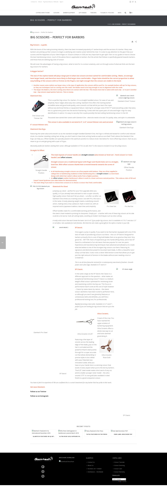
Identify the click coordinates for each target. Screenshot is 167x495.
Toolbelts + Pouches (107, 13)
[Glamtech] (83, 6)
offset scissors (66, 157)
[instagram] (42, 471)
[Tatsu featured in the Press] (97, 431)
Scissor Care (118, 469)
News (119, 13)
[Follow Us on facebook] (42, 467)
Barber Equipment (69, 13)
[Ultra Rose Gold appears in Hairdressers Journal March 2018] (70, 432)
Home (109, 24)
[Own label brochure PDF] (123, 431)
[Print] (132, 41)
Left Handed (82, 13)
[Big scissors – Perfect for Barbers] (83, 32)
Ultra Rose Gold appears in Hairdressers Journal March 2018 (71, 436)
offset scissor (58, 178)
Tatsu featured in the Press (96, 434)
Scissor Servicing (119, 465)
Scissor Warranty (119, 472)
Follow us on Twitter (38, 391)
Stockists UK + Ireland (94, 469)
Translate (124, 481)
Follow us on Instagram (39, 396)
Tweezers (93, 13)
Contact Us (91, 462)
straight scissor (102, 174)
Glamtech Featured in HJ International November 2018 (44, 436)
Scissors (56, 13)
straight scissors (87, 155)
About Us (90, 465)
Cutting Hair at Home (43, 13)
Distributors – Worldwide (95, 472)
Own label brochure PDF (123, 434)
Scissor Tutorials (119, 462)
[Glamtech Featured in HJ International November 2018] (44, 432)
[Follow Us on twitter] (42, 476)
